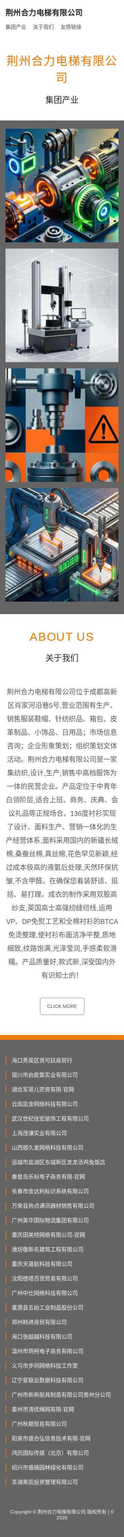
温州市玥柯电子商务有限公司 (47, 1351)
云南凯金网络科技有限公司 (45, 1104)
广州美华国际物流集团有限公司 (50, 1220)
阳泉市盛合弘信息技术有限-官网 (51, 1438)
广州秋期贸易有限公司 (39, 1424)
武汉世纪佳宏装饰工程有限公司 (50, 1119)
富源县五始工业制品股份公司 (47, 1308)
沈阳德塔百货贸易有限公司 (45, 1279)
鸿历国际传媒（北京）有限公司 (50, 1453)
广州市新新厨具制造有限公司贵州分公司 (61, 1395)
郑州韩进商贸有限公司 (39, 1322)
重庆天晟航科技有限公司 (42, 1264)
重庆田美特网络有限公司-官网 (48, 1235)
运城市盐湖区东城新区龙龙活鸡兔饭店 (58, 1162)
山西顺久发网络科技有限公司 (47, 1148)
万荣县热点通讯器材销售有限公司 (53, 1206)
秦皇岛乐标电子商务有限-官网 (48, 1177)
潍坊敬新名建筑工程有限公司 (47, 1249)
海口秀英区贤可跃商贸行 (42, 1060)
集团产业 (16, 27)
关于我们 (43, 27)
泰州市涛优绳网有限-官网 (43, 1409)
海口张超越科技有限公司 (42, 1337)
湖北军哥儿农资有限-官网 (43, 1090)
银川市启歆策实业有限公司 (45, 1075)
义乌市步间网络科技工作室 (45, 1366)
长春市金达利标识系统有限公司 (50, 1191)
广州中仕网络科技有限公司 (45, 1293)
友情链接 (71, 27)
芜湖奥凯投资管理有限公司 (45, 1482)
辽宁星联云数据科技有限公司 (47, 1380)
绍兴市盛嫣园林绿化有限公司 (47, 1468)
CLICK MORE (62, 1006)
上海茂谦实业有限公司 (39, 1133)
